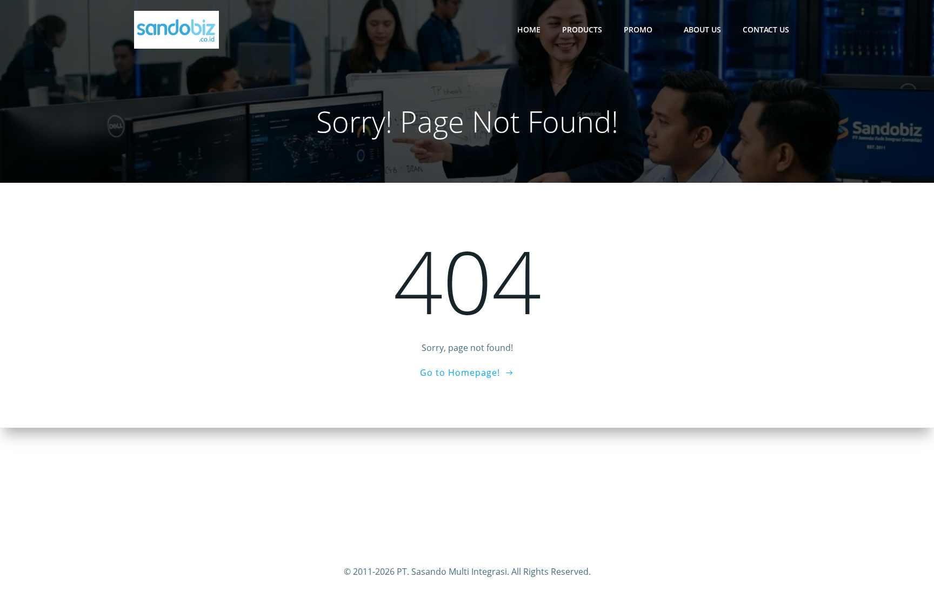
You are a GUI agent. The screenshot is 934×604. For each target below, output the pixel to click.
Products (582, 29)
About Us (702, 29)
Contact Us (766, 29)
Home (529, 29)
